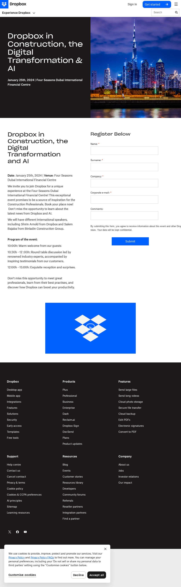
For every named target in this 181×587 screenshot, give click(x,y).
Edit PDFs (124, 419)
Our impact (125, 482)
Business (68, 401)
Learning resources (18, 512)
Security (12, 419)
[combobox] (162, 12)
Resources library (73, 482)
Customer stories (73, 476)
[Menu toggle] (176, 4)
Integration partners (74, 512)
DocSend (68, 431)
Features (12, 407)
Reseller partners (73, 506)
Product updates (72, 443)
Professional (70, 395)
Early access (14, 425)
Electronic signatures (131, 425)
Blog (65, 464)
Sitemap (12, 506)
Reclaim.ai (69, 419)
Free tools (13, 437)
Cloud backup (126, 413)
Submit (130, 241)
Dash (66, 413)
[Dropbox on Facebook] (17, 532)
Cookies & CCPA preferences (24, 494)
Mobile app (13, 395)
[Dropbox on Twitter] (10, 532)
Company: (96, 176)
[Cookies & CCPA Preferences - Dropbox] (57, 564)
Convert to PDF (127, 431)
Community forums (74, 494)
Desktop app (14, 389)
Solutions (12, 413)
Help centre (14, 464)
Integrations (14, 401)
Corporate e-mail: (100, 192)
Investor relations (128, 476)
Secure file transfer (129, 407)
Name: (94, 143)
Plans (66, 437)
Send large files (127, 389)
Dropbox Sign (71, 425)
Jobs (121, 470)
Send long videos (128, 395)
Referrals (68, 500)
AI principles (14, 500)
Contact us (13, 470)
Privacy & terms (16, 482)
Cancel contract (16, 476)
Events (67, 470)
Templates (13, 431)
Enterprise (69, 407)
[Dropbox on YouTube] (25, 532)
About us (123, 464)
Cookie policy (15, 488)
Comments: (96, 208)
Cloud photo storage (130, 401)
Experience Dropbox (16, 12)
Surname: (96, 160)
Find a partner (71, 518)
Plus (65, 389)
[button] (41, 231)
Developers (69, 488)
